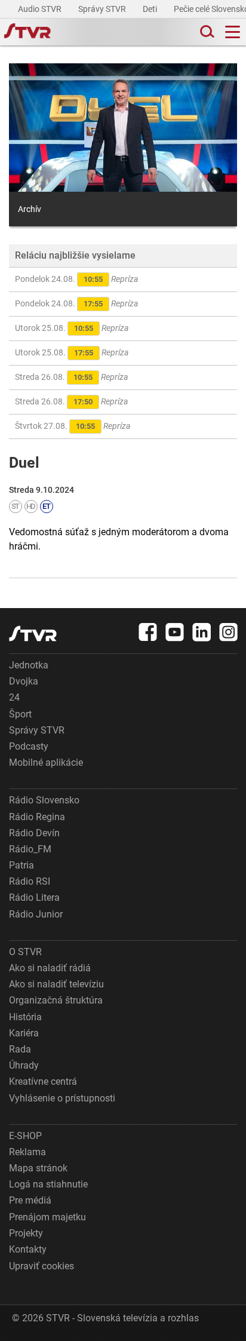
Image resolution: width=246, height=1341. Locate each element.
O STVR (25, 952)
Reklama (27, 1152)
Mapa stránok (38, 1168)
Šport (20, 714)
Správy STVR (103, 9)
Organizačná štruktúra (56, 1000)
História (25, 1017)
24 (14, 697)
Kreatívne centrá (43, 1081)
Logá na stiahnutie (48, 1184)
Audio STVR (40, 9)
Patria (21, 865)
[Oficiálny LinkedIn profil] (202, 632)
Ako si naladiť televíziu (56, 984)
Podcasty (28, 746)
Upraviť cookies (41, 1266)
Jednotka (28, 665)
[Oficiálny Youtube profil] (175, 632)
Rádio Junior (36, 914)
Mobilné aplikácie (46, 762)
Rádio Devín (34, 833)
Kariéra (24, 1033)
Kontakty (28, 1249)
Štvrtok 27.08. (72, 426)
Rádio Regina (37, 817)
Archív (29, 209)
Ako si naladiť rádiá (50, 968)
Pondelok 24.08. (76, 279)
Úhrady (24, 1065)
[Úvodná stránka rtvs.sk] (27, 32)
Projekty (26, 1233)
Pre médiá (30, 1200)
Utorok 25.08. (71, 328)
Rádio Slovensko (44, 800)
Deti (151, 9)
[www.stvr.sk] (33, 633)
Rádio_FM (30, 849)
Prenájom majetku (47, 1217)
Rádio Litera (34, 897)
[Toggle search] (206, 32)
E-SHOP (25, 1135)
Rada (20, 1049)
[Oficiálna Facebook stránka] (148, 632)
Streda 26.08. (71, 377)
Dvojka (23, 681)
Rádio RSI (29, 881)
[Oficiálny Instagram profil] (229, 632)
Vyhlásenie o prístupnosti (62, 1098)
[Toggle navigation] (232, 32)
